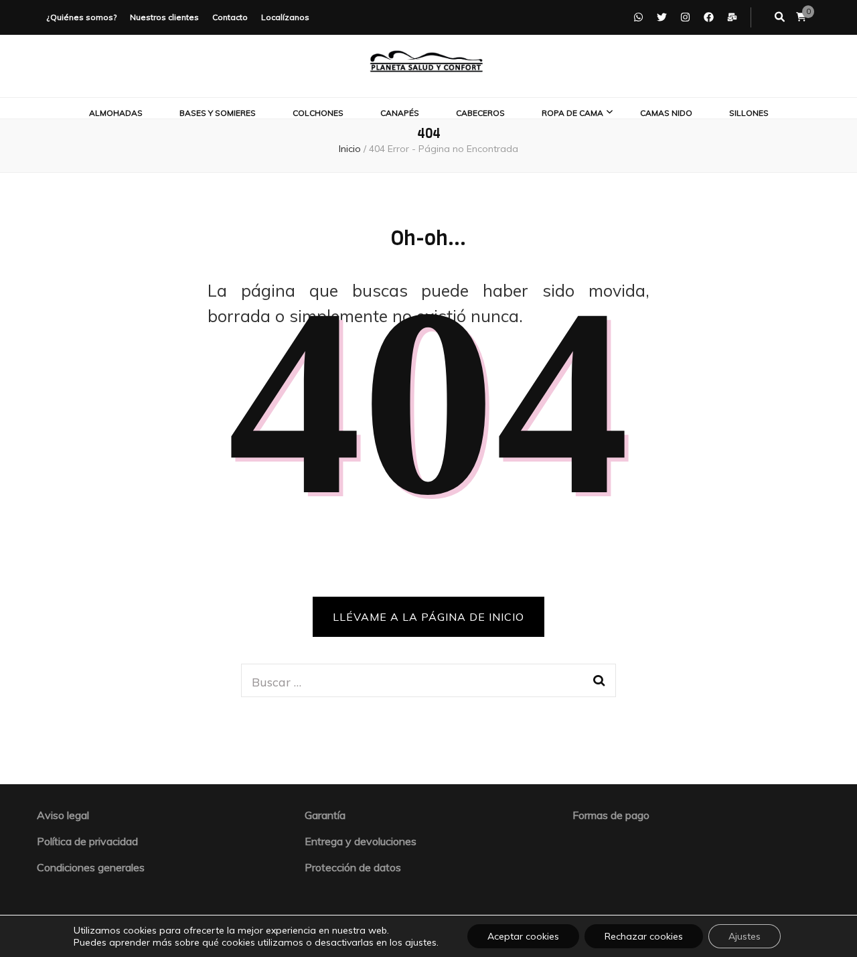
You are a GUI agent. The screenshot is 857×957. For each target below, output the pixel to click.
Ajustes (744, 936)
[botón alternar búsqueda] (780, 17)
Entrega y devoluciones (360, 841)
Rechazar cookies (644, 936)
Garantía (325, 815)
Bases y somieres (217, 113)
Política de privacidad (87, 841)
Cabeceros (480, 113)
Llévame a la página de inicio (428, 616)
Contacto (230, 17)
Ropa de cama (572, 113)
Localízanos (285, 17)
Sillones (749, 113)
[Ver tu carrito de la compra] (801, 17)
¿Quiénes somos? (81, 17)
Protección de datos (353, 867)
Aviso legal (63, 815)
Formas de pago (610, 815)
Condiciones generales (91, 867)
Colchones (318, 113)
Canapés (399, 113)
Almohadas (116, 113)
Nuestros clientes (164, 17)
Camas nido (666, 113)
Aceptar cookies (523, 936)
